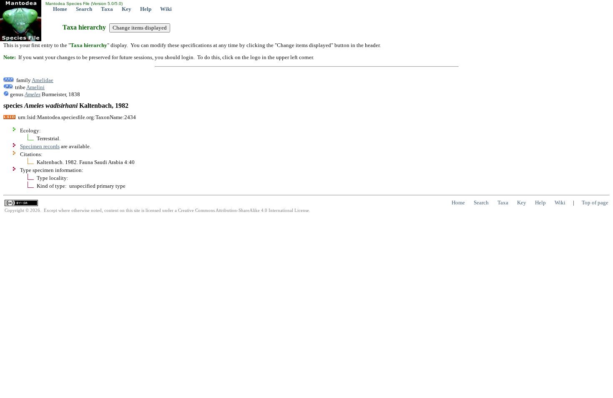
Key (126, 9)
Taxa (107, 9)
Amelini (35, 87)
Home (60, 9)
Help (145, 9)
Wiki (166, 9)
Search (84, 9)
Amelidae (42, 80)
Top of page (595, 202)
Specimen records (40, 146)
